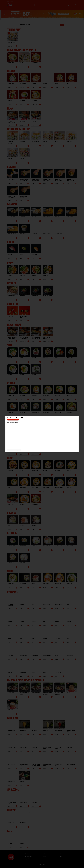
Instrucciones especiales (12, 422)
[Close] (77, 417)
